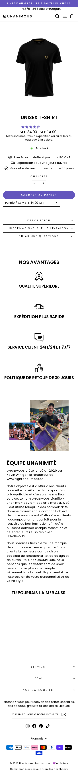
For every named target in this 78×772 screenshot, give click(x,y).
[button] (31, 127)
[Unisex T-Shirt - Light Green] (18, 645)
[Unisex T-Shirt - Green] (23, 645)
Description (39, 220)
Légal (38, 678)
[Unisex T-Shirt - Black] (6, 645)
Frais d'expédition (38, 136)
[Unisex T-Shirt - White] (21, 648)
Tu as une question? (39, 236)
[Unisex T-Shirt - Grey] (10, 645)
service (38, 666)
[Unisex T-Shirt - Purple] (12, 648)
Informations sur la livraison (39, 228)
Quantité (39, 176)
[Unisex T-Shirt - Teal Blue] (16, 648)
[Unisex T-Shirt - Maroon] (27, 645)
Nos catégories (38, 690)
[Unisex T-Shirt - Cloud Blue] (14, 645)
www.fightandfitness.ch (25, 479)
